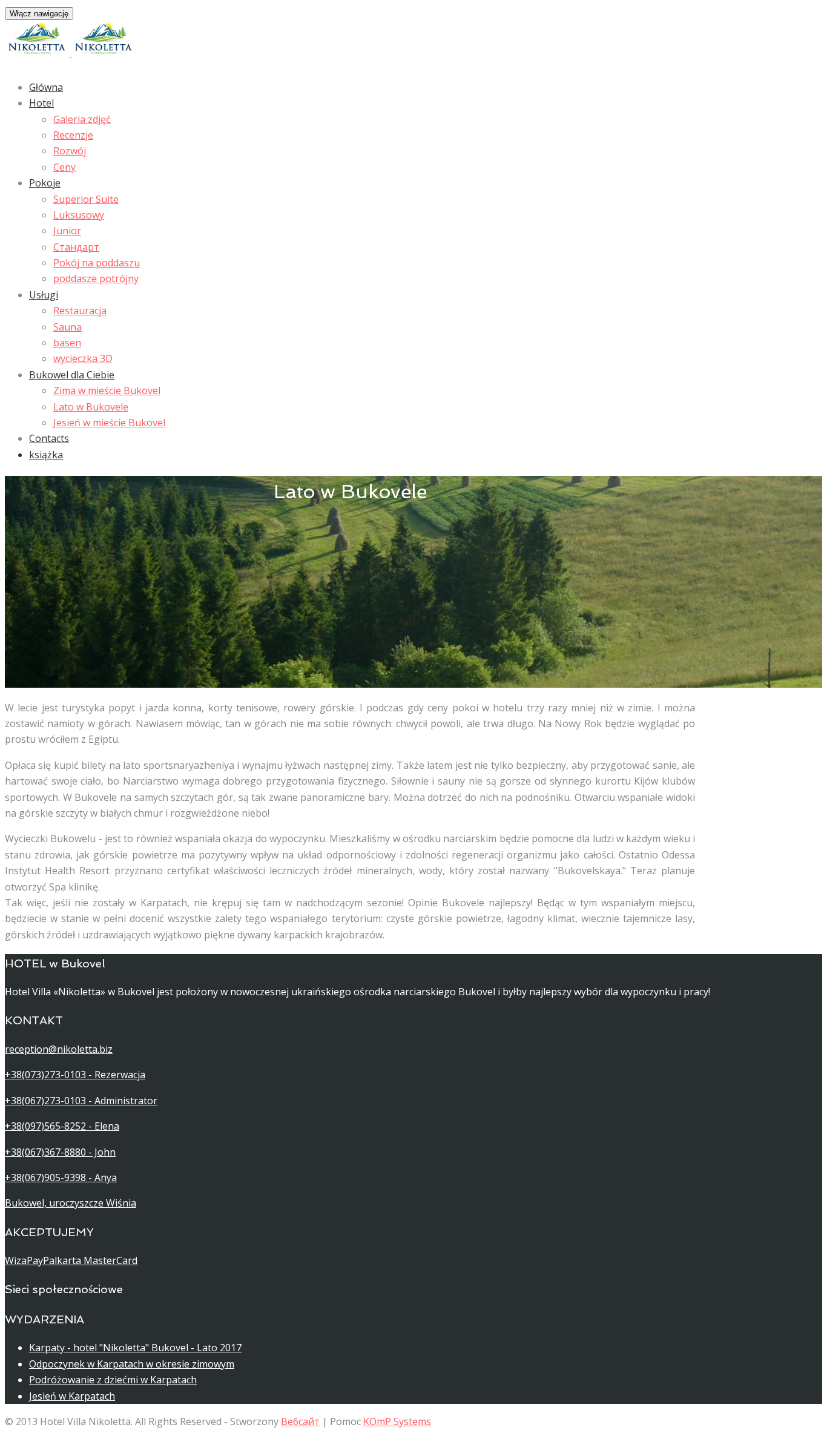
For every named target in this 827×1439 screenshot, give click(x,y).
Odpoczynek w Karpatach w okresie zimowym (131, 1364)
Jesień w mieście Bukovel (109, 422)
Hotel (41, 103)
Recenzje (73, 135)
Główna (46, 87)
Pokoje (45, 182)
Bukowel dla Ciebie (71, 374)
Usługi (43, 294)
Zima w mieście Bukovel (106, 390)
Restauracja (80, 310)
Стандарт (76, 247)
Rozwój (69, 150)
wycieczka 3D (83, 358)
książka (46, 454)
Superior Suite (86, 199)
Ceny (64, 167)
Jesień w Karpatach (72, 1396)
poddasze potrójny (96, 278)
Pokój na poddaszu (96, 262)
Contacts (49, 438)
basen (67, 342)
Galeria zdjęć (82, 119)
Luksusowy (78, 215)
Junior (67, 230)
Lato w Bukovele (90, 406)
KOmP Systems (397, 1421)
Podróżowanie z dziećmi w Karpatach (113, 1379)
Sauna (67, 327)
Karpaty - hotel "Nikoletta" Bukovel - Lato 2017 (135, 1347)
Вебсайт (300, 1421)
